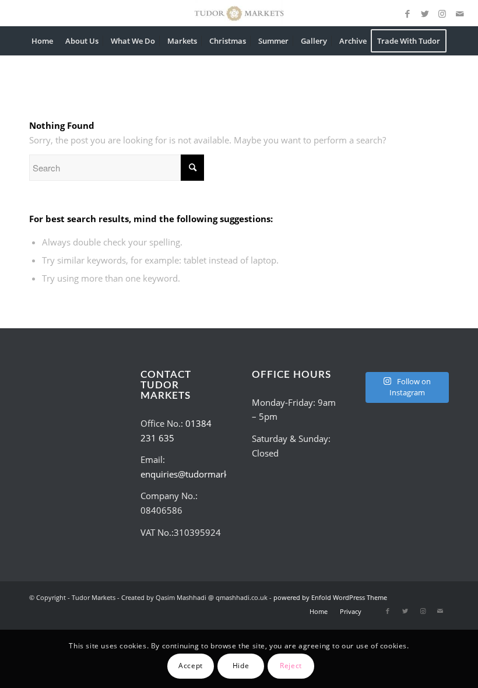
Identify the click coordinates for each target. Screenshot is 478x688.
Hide (241, 666)
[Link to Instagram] (442, 13)
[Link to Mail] (460, 13)
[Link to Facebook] (407, 13)
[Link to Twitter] (425, 13)
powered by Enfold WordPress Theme (330, 597)
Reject (291, 666)
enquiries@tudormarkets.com (200, 474)
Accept (190, 666)
